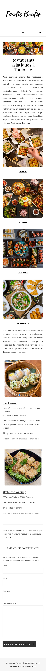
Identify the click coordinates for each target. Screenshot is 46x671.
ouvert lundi (33, 438)
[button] (17, 395)
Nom (5, 565)
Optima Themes (30, 666)
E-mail (5, 578)
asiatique (6, 438)
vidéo (23, 415)
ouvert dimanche (19, 438)
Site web (6, 591)
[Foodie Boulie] (23, 14)
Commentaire (9, 603)
